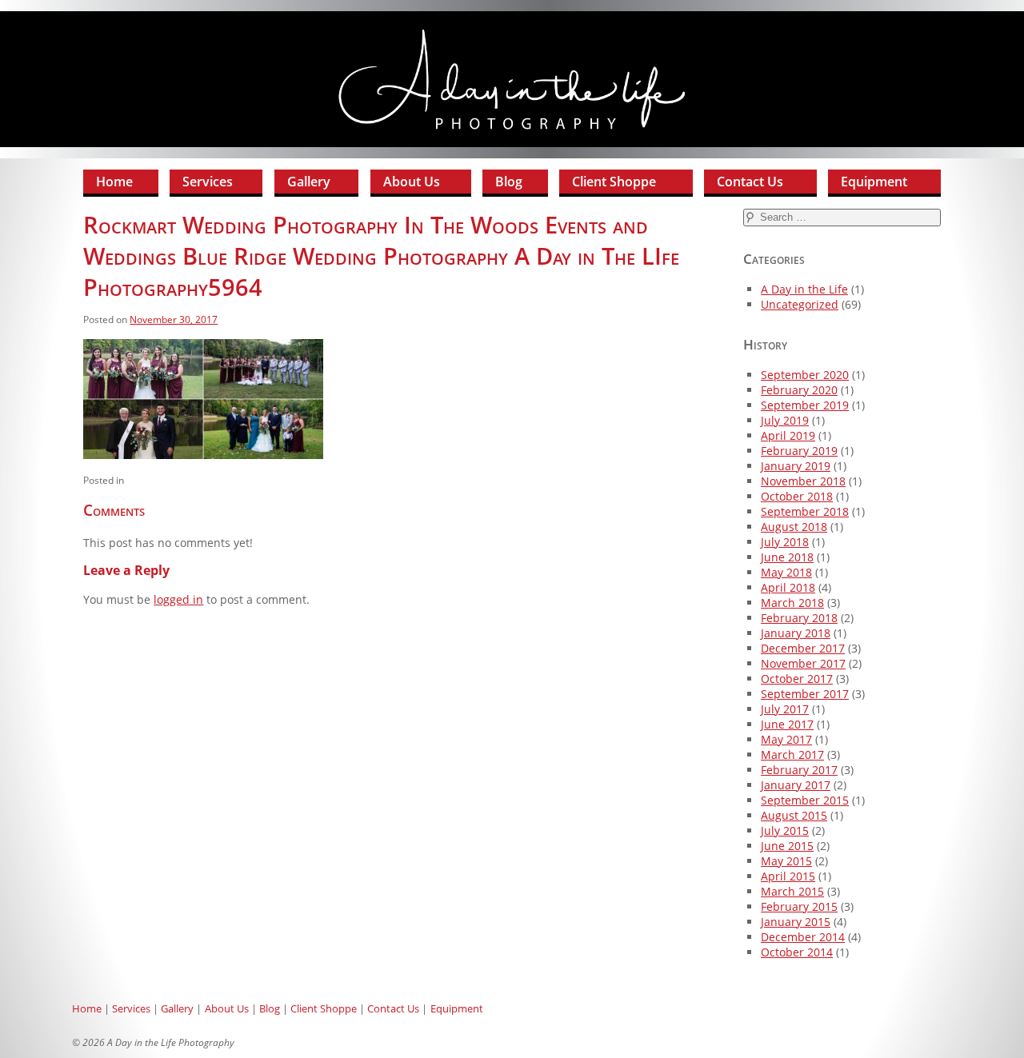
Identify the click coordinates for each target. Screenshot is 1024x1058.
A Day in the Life (804, 289)
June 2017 (787, 724)
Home (114, 181)
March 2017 (792, 754)
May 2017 (786, 739)
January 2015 (795, 921)
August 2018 (794, 526)
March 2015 (792, 891)
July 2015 (785, 830)
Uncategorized (799, 304)
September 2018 (805, 511)
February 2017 (799, 769)
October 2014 (797, 952)
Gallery (308, 181)
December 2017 (803, 648)
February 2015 (799, 906)
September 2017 (805, 693)
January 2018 (795, 633)
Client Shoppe (614, 181)
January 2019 (795, 465)
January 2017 (795, 785)
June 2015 (787, 845)
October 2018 (797, 496)
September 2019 (805, 405)
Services (207, 181)
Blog (508, 181)
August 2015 (794, 815)
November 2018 (803, 481)
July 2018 (785, 541)
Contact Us (750, 181)
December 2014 (803, 936)
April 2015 (788, 876)
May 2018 (786, 572)
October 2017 (797, 678)
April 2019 (788, 435)
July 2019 (785, 420)
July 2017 (785, 709)
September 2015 (805, 800)
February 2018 (799, 617)
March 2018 (792, 602)
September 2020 (805, 374)
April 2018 (788, 587)
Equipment (874, 181)
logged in (178, 599)
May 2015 (786, 860)
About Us (411, 181)
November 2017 (803, 663)
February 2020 (799, 389)
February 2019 (799, 450)
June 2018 (787, 557)
